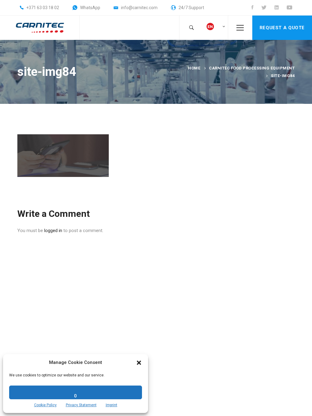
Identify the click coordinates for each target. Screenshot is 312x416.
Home (194, 68)
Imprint (111, 405)
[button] (139, 363)
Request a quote (282, 27)
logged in (53, 230)
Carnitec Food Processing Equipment (252, 68)
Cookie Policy (45, 405)
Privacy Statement (81, 405)
